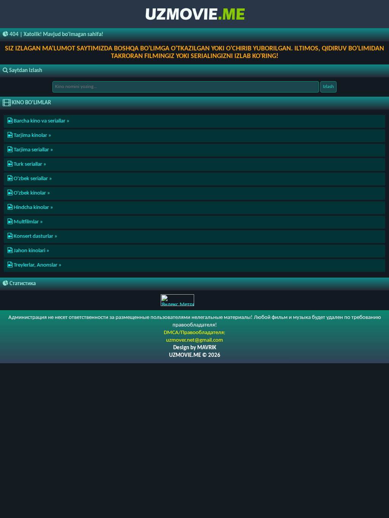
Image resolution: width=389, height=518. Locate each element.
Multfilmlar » (28, 222)
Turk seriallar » (29, 164)
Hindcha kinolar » (33, 207)
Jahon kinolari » (31, 251)
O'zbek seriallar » (32, 179)
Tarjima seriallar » (33, 150)
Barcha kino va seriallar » (41, 121)
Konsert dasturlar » (35, 236)
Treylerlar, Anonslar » (37, 265)
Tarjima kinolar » (32, 135)
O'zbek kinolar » (31, 193)
